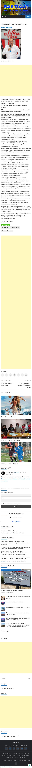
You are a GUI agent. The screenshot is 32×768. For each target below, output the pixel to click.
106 (10, 748)
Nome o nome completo (7, 492)
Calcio (3, 27)
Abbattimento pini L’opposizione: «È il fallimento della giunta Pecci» (18, 613)
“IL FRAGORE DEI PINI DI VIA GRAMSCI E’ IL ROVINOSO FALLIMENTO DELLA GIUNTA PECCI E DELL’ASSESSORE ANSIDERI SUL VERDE (17, 625)
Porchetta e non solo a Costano (10, 440)
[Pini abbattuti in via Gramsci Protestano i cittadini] (3, 609)
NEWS (28, 17)
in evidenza (15, 227)
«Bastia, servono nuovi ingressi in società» (14, 24)
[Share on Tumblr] (14, 374)
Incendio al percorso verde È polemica (15, 602)
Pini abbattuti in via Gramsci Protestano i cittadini (18, 607)
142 (18, 748)
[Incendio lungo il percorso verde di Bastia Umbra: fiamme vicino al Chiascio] (3, 620)
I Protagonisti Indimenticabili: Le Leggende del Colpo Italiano (14, 547)
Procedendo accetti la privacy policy (11, 503)
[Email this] (26, 374)
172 (25, 748)
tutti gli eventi (16, 521)
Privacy (4, 760)
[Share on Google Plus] (18, 374)
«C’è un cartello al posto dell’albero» (12, 590)
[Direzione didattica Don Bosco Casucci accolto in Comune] (3, 598)
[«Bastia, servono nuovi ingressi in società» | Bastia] (16, 7)
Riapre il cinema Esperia (8, 417)
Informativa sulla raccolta (6, 766)
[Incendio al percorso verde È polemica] (3, 603)
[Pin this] (22, 374)
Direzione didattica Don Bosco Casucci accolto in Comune (18, 597)
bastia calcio (6, 227)
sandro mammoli (7, 231)
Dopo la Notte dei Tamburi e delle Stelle (17, 561)
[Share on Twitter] (6, 374)
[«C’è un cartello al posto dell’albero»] (16, 579)
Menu (5, 17)
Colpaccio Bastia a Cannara (9, 464)
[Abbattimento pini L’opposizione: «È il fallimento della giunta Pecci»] (3, 614)
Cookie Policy (12, 760)
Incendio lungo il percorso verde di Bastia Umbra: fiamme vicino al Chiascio (18, 619)
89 (6, 748)
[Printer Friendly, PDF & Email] (5, 225)
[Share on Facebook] (2, 374)
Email (2, 498)
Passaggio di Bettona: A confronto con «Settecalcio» (13, 548)
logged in (17, 472)
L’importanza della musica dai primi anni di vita (24, 385)
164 (22, 748)
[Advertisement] (16, 80)
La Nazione (9, 27)
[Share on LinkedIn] (10, 374)
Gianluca (4, 592)
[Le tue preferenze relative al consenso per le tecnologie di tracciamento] (29, 765)
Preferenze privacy (24, 760)
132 (14, 748)
